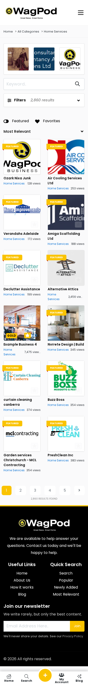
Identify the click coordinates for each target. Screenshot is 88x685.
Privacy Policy (72, 636)
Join (77, 626)
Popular (66, 580)
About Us (22, 580)
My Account (62, 680)
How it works (22, 587)
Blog (22, 594)
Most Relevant (66, 594)
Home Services (55, 31)
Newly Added (66, 587)
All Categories (28, 31)
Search (66, 573)
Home (8, 31)
